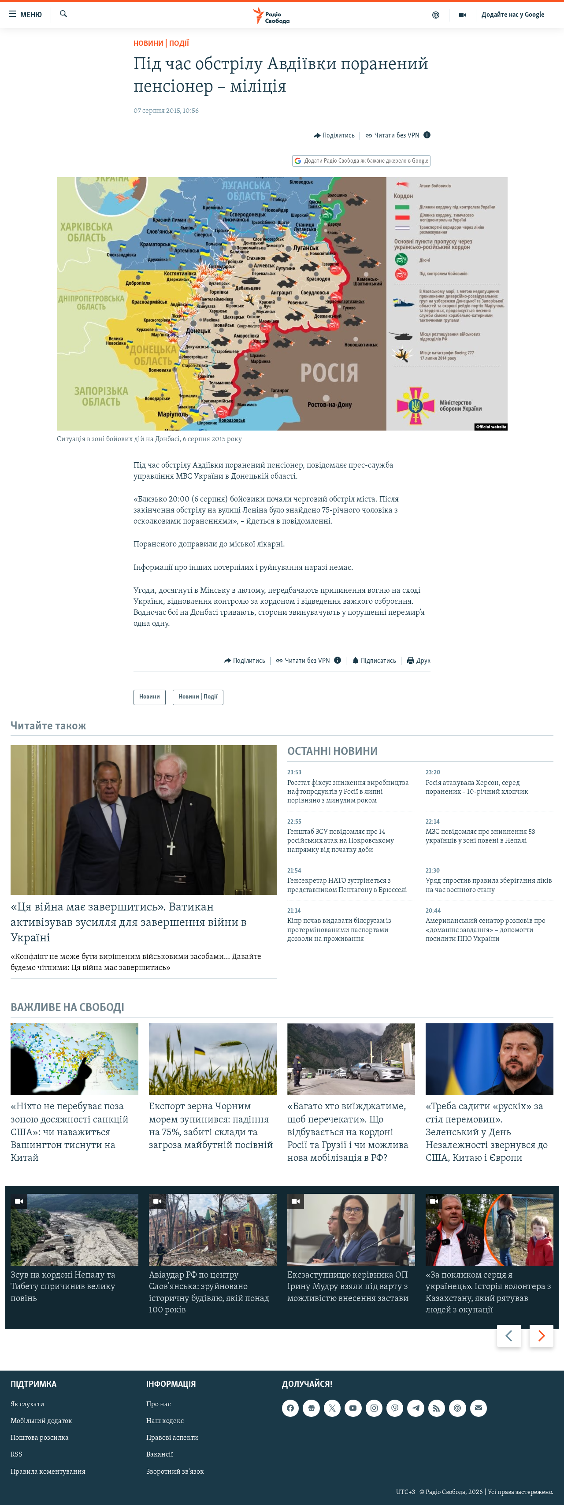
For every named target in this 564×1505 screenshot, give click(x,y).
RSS (16, 1455)
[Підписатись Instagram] (374, 1408)
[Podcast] (457, 1408)
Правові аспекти (172, 1438)
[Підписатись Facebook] (290, 1408)
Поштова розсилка (40, 1438)
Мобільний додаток (41, 1421)
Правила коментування (48, 1471)
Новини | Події (161, 44)
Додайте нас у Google (513, 15)
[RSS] (436, 1408)
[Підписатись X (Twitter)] (332, 1408)
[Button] (334, 135)
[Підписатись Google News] (311, 1408)
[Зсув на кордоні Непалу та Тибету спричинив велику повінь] (74, 1230)
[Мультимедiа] (462, 15)
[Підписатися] (478, 1408)
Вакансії (159, 1455)
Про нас (158, 1404)
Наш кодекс (165, 1421)
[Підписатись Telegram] (415, 1408)
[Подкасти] (436, 15)
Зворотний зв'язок (175, 1471)
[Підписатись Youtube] (353, 1408)
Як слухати (28, 1404)
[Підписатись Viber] (394, 1408)
